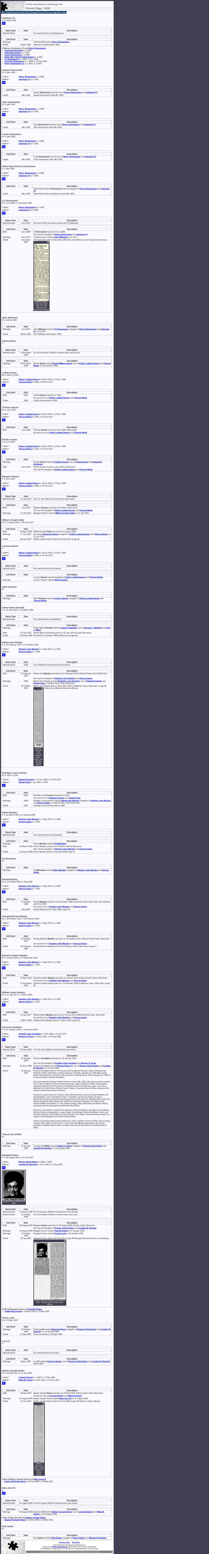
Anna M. (14, 61)
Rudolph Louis (69, 681)
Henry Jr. (14, 64)
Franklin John (30, 1034)
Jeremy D (97, 1552)
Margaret (51, 534)
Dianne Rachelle (15, 1481)
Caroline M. (42, 1148)
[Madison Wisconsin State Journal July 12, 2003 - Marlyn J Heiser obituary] (39, 1461)
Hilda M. (26, 1380)
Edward (94, 681)
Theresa (25, 382)
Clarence (54, 1362)
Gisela (39, 683)
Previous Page (51, 12)
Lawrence (68, 628)
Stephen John (29, 649)
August (13, 50)
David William (62, 364)
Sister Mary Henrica (19, 57)
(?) (11, 59)
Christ (81, 462)
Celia (56, 1538)
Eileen (59, 870)
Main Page (6, 12)
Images (34, 12)
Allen (60, 580)
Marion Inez (70, 801)
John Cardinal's (51, 1552)
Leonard (26, 1377)
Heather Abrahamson (59, 1547)
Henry (60, 42)
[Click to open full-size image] (48, 242)
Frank (12, 55)
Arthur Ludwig (89, 364)
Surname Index (17, 12)
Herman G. (93, 628)
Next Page (62, 12)
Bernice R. (26, 1037)
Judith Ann (13, 1311)
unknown (24, 79)
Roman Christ (89, 1066)
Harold (61, 1231)
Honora (25, 652)
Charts (27, 12)
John (12, 53)
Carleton (61, 462)
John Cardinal (80, 1552)
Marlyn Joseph (62, 1512)
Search (41, 12)
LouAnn (61, 598)
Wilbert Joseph (65, 513)
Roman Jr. (65, 1066)
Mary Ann (65, 1398)
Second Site (59, 1552)
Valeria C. (64, 1146)
